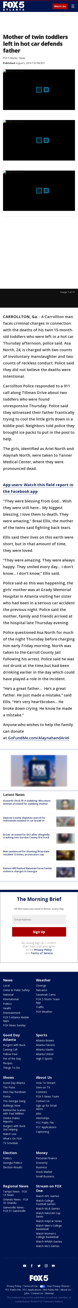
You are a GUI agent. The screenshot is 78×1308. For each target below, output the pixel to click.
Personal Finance (46, 1158)
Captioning (42, 1131)
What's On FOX (12, 1138)
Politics (7, 1003)
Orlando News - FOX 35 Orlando (15, 1201)
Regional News (15, 1186)
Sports (41, 1035)
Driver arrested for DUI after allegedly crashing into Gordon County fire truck (26, 836)
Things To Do (11, 1067)
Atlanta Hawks (45, 1049)
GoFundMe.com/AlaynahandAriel (38, 737)
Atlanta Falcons (45, 1045)
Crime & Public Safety (16, 990)
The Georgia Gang (14, 1101)
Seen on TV (43, 1087)
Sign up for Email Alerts (46, 1107)
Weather (43, 980)
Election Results (12, 1167)
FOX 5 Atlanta (10, 58)
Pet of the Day (12, 1058)
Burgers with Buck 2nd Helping (14, 1127)
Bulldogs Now (11, 1105)
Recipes (7, 1063)
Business (41, 1167)
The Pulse (9, 1087)
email (53, 1266)
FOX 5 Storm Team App (48, 1000)
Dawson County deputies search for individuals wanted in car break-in (24, 819)
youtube (25, 1266)
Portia (6, 1096)
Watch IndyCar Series (49, 1221)
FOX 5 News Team (47, 1096)
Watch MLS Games (47, 1246)
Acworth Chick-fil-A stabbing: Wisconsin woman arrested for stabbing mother (26, 802)
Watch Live (60, 6)
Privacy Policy (43, 950)
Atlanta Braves (45, 1040)
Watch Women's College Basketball (47, 1235)
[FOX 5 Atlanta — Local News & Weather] (14, 6)
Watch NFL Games (47, 1196)
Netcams (41, 990)
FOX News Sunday (14, 1025)
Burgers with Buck (14, 1045)
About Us (44, 1077)
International (11, 999)
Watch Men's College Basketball (49, 1227)
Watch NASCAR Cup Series (48, 1214)
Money (42, 1152)
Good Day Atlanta (11, 1037)
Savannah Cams (46, 994)
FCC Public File (45, 1122)
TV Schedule (10, 1143)
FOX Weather (44, 1011)
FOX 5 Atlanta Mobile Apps (16, 1019)
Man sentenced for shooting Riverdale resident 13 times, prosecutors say (26, 853)
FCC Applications (46, 1127)
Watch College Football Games (45, 1202)
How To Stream (45, 1083)
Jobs (38, 1113)
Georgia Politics (12, 1162)
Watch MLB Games (48, 1208)
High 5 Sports (44, 1058)
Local (6, 985)
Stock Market (44, 1172)
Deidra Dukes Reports (11, 1119)
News (22, 58)
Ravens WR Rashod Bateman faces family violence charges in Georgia (27, 870)
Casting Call (10, 1049)
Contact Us (43, 1101)
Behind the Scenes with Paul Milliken (14, 1111)
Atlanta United (44, 1054)
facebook (32, 1266)
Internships (42, 1118)
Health (7, 1008)
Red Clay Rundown (14, 1092)
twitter (39, 1266)
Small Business (45, 1176)
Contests (41, 1092)
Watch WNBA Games (49, 1241)
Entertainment (11, 1013)
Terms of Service (41, 953)
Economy (42, 1162)
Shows (8, 1077)
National (8, 994)
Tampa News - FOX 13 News (15, 1193)
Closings (41, 985)
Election (10, 1152)
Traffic (40, 1007)
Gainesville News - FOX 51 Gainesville (14, 1209)
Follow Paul (10, 1054)
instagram (46, 1266)
